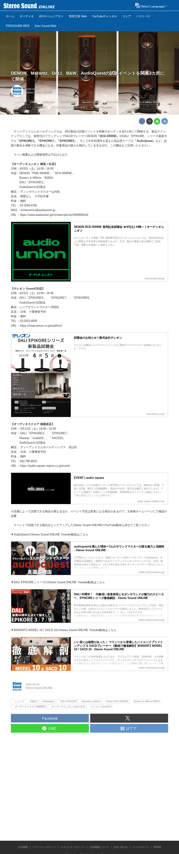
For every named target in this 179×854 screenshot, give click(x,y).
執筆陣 (157, 847)
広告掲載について (99, 847)
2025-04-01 (33, 89)
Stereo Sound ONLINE (39, 92)
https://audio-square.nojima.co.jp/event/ (45, 465)
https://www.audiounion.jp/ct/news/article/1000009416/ (54, 214)
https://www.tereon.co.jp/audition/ (41, 325)
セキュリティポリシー (73, 847)
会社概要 (23, 847)
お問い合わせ (120, 847)
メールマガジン (140, 847)
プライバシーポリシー (44, 847)
